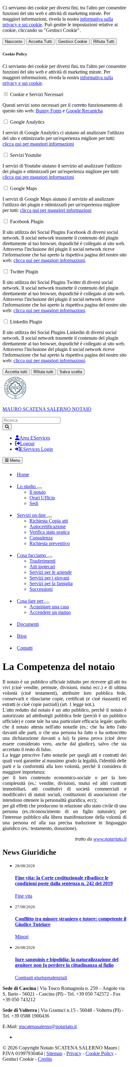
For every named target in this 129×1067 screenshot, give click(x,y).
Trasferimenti (42, 561)
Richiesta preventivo (49, 543)
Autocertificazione (47, 526)
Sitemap (54, 1053)
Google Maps (23, 188)
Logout (27, 443)
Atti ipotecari (42, 566)
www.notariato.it (109, 839)
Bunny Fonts (48, 110)
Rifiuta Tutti (103, 41)
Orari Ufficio (42, 497)
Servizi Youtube (25, 155)
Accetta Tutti (40, 41)
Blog (22, 636)
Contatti (25, 648)
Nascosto (13, 41)
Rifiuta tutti (43, 371)
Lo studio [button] (27, 486)
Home (23, 474)
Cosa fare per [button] (30, 601)
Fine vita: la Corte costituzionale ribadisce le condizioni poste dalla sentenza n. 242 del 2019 (64, 880)
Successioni (41, 589)
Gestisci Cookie (72, 41)
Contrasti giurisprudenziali (41, 977)
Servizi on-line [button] (32, 515)
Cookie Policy (99, 1053)
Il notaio (37, 492)
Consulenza (41, 537)
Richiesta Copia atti (48, 520)
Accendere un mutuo (50, 612)
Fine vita (23, 896)
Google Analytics (27, 122)
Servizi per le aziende (50, 572)
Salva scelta (70, 371)
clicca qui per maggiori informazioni (38, 144)
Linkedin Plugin (26, 321)
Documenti (28, 624)
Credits (45, 1059)
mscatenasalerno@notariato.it (48, 1026)
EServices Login (36, 449)
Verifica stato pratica (49, 532)
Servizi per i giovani (49, 577)
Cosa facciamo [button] (32, 555)
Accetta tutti (16, 371)
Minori (21, 936)
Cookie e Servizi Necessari (36, 94)
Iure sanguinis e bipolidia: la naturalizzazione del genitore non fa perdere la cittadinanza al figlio (66, 962)
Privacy (73, 1053)
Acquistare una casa (49, 606)
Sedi (33, 503)
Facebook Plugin (27, 221)
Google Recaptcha (84, 110)
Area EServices (34, 438)
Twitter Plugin (24, 271)
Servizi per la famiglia (51, 583)
